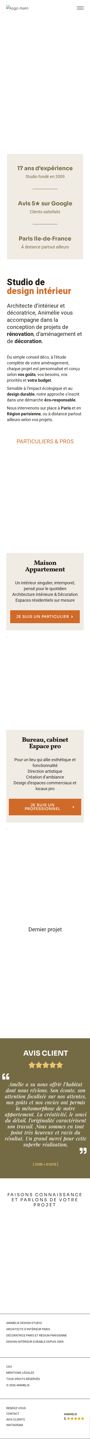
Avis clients (15, 1419)
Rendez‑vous (16, 1408)
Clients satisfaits (45, 211)
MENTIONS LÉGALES (20, 1372)
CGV (9, 1366)
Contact (12, 1413)
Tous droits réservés (23, 1379)
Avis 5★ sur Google (45, 203)
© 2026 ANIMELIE (18, 1385)
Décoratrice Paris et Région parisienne (36, 1335)
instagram (14, 1425)
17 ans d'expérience (45, 168)
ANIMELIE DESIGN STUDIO (24, 1323)
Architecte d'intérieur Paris (28, 1329)
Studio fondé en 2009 (45, 176)
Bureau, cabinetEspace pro (45, 743)
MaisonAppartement (45, 566)
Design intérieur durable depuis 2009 (34, 1341)
